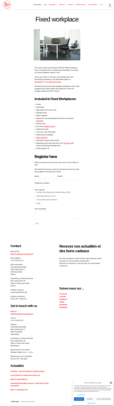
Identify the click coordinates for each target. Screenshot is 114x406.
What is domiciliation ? (19, 379)
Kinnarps (39, 121)
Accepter (79, 399)
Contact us (71, 4)
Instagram (63, 299)
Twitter (61, 302)
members (66, 143)
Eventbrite (63, 304)
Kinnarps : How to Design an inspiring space (27, 371)
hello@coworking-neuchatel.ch (21, 254)
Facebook (63, 294)
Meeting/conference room (46, 196)
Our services (37, 4)
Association (52, 4)
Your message (41, 209)
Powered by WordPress (28, 401)
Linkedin (62, 296)
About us (61, 4)
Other (38, 203)
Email (60, 176)
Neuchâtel (38, 82)
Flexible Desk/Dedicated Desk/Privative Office (53, 192)
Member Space (80, 4)
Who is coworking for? (19, 390)
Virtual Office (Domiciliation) (46, 200)
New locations (92, 4)
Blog (45, 4)
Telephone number (42, 183)
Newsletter (63, 307)
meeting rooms (49, 126)
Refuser (90, 399)
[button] (111, 383)
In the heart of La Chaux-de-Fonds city (25, 375)
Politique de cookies (91, 403)
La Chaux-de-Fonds (53, 82)
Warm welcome (41, 137)
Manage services (81, 394)
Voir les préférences (103, 399)
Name (37, 176)
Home (17, 401)
